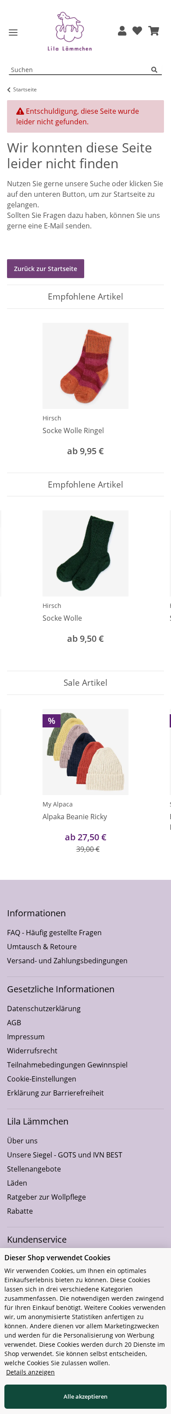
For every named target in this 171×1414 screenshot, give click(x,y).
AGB (14, 1022)
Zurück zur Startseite (45, 268)
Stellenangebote (34, 1169)
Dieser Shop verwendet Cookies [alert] (57, 1257)
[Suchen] (156, 70)
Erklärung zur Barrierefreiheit (55, 1093)
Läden (17, 1183)
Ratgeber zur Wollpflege (46, 1197)
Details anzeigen (30, 1372)
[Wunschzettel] (137, 31)
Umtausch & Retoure (42, 946)
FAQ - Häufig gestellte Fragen (54, 932)
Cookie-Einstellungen (41, 1079)
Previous (21, 583)
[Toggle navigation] (13, 32)
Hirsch (52, 418)
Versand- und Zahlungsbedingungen (67, 961)
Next (149, 583)
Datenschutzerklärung (44, 1008)
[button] (122, 31)
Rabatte (20, 1211)
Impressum (26, 1037)
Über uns (22, 1141)
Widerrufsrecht (32, 1051)
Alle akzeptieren (85, 1396)
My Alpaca (58, 804)
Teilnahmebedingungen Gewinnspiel (67, 1065)
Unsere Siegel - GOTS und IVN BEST (64, 1155)
